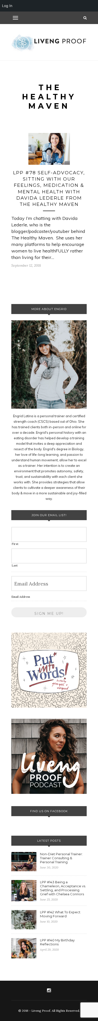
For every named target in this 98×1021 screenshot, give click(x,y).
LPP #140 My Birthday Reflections (57, 942)
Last (15, 565)
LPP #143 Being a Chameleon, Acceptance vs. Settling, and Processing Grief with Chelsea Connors (63, 888)
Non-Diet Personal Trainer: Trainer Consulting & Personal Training (61, 858)
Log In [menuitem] (7, 6)
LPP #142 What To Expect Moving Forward (60, 914)
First (15, 544)
